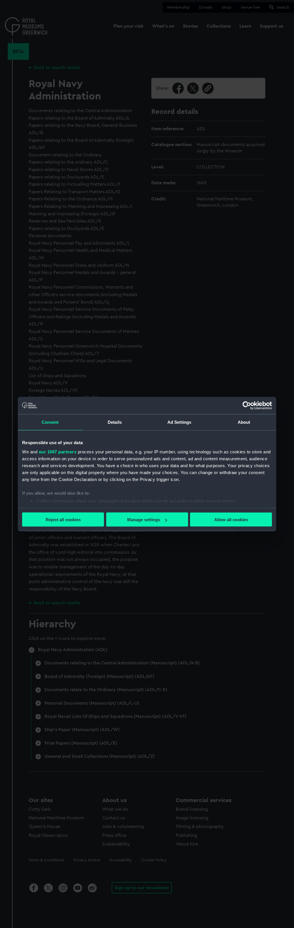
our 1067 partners (58, 451)
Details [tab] (115, 422)
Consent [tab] (50, 422)
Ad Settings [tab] (179, 422)
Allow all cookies (231, 519)
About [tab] (244, 422)
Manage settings (143, 519)
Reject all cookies (63, 519)
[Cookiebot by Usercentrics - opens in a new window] (247, 405)
